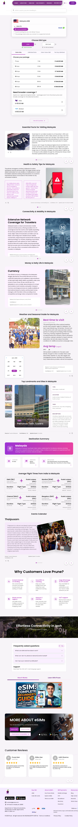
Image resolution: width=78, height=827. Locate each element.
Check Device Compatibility (19, 734)
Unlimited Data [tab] (32, 52)
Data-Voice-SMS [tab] (46, 52)
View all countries (38, 120)
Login (72, 3)
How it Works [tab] (22, 678)
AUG (13, 358)
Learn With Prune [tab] (54, 678)
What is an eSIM (25, 729)
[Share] (8, 152)
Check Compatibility (22, 29)
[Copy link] (11, 152)
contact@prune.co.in (13, 802)
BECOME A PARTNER (59, 3)
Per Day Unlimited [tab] (60, 52)
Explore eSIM (14, 729)
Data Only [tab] (18, 52)
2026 (16, 358)
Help (62, 646)
